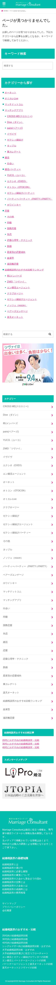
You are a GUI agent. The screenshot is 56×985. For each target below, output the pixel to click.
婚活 (7, 157)
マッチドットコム (14, 104)
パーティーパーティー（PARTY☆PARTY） (29, 199)
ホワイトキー (14, 204)
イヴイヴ (11, 134)
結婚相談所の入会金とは (15, 885)
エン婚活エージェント (18, 287)
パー (4, 964)
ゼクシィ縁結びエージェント (22, 299)
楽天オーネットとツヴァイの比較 (19, 967)
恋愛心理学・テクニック (19, 240)
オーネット (10, 92)
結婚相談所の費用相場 (13, 892)
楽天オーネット (15, 317)
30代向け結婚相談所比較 (15, 939)
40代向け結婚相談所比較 (15, 942)
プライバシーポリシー (13, 907)
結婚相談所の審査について (16, 875)
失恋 (9, 234)
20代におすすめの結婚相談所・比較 (20, 740)
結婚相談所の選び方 (12, 868)
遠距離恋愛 (13, 264)
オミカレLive (11, 98)
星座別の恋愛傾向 (16, 252)
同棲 (9, 222)
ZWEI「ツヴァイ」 (17, 281)
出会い (10, 163)
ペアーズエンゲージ (17, 311)
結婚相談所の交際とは (13, 882)
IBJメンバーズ (14, 275)
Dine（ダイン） (15, 122)
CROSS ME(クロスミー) (19, 116)
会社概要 (6, 910)
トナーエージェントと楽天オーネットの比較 (30, 964)
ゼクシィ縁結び (15, 139)
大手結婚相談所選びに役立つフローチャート (25, 953)
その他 (10, 216)
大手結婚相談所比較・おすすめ (18, 949)
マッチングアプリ (14, 110)
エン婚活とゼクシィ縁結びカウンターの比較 (25, 957)
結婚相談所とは (10, 864)
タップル (11, 145)
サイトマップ (9, 903)
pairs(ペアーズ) (15, 128)
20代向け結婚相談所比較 (15, 935)
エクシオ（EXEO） (17, 181)
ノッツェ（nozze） (17, 305)
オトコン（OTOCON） (19, 187)
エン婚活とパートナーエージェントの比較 (24, 960)
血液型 (10, 258)
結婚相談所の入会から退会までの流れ (21, 878)
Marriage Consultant (26, 981)
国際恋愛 (11, 228)
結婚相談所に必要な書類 (15, 871)
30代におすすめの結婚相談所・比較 (20, 743)
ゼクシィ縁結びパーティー (21, 193)
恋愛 (7, 210)
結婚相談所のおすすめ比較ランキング (24, 269)
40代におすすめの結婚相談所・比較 (20, 747)
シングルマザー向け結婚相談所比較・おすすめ (26, 946)
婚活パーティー (13, 169)
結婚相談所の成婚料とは (15, 889)
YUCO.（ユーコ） (16, 175)
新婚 (9, 246)
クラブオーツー (15, 293)
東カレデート (14, 151)
